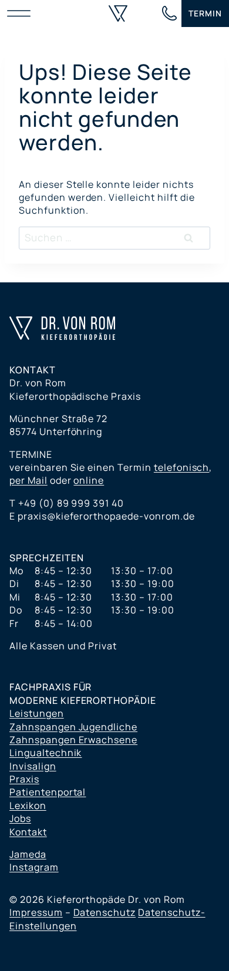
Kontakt (28, 831)
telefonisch (182, 467)
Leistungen (36, 713)
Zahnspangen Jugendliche (73, 726)
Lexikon (27, 805)
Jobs (20, 818)
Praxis (24, 779)
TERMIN (205, 13)
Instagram (34, 867)
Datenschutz (104, 912)
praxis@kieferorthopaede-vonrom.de (106, 516)
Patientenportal (47, 791)
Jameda (27, 854)
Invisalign (32, 766)
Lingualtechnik (45, 752)
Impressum (36, 912)
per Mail (28, 480)
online (88, 480)
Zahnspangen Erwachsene (73, 739)
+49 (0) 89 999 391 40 (71, 503)
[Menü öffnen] (21, 13)
